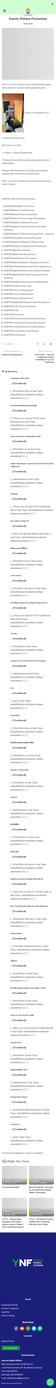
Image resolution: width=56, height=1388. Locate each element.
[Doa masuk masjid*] (14, 1175)
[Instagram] (28, 1328)
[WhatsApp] (44, 344)
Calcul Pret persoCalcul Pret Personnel (28, 661)
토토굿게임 (14, 851)
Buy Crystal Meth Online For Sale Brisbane (29, 906)
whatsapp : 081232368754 (12, 1374)
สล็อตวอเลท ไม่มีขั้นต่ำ (19, 548)
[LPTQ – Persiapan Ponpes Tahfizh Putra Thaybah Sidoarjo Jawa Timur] (41, 1207)
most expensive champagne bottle (25, 436)
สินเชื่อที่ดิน (14, 824)
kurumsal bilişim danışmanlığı (23, 405)
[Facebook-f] (16, 1328)
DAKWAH (29, 15)
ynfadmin (28, 24)
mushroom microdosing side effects (26, 879)
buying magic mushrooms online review (28, 988)
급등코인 (13, 961)
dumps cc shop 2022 (19, 770)
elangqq (14, 494)
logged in (19, 1153)
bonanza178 (15, 1042)
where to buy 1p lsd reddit (22, 1015)
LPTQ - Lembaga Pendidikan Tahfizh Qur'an (25, 1213)
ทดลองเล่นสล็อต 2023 (18, 1070)
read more (15, 1124)
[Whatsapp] (40, 1328)
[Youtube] (22, 1328)
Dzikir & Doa (11, 1182)
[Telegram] (50, 344)
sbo (12, 688)
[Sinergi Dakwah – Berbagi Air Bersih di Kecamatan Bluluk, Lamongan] (41, 1175)
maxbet (13, 797)
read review (15, 575)
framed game (16, 933)
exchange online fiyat (19, 378)
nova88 (13, 633)
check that (14, 715)
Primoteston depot (18, 1097)
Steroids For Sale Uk (19, 521)
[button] (4, 10)
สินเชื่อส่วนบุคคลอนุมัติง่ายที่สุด (22, 742)
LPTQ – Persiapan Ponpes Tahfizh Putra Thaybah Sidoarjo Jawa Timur (41, 1221)
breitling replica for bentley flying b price (29, 603)
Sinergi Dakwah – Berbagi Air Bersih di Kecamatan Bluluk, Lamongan (41, 1190)
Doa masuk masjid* (11, 1187)
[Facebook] (37, 344)
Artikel (8, 1181)
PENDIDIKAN (10, 1214)
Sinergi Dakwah (39, 1182)
